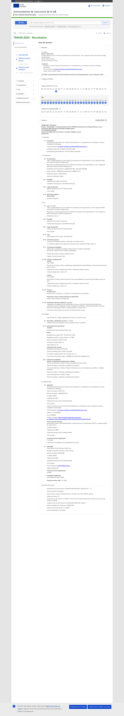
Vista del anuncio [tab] (19, 43)
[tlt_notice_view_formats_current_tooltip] (106, 120)
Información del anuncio (23, 102)
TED (14, 33)
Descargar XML (23, 55)
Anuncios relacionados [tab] (21, 47)
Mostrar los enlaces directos (24, 59)
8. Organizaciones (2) (22, 98)
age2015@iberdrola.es (64, 465)
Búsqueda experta (61, 26)
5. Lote (18, 89)
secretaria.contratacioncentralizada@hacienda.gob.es (68, 69)
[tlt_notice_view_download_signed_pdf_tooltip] (56, 91)
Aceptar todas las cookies (78, 707)
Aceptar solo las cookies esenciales (99, 707)
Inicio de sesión (95, 5)
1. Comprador (20, 81)
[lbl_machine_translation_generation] (60, 109)
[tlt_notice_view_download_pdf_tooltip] (42, 103)
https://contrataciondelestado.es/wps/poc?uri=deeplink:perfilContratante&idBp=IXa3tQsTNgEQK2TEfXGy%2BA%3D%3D (69, 418)
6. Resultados (20, 94)
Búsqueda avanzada (50, 26)
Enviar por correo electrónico (24, 68)
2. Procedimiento (21, 85)
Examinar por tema (73, 26)
